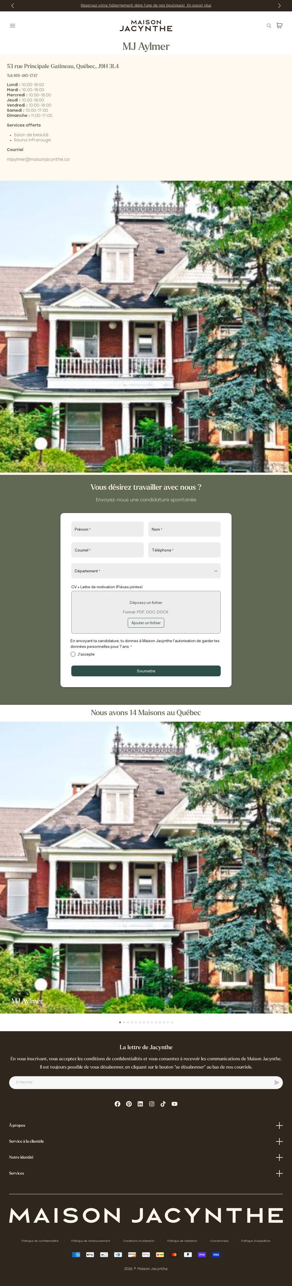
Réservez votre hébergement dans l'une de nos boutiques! (134, 5)
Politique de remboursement (91, 1241)
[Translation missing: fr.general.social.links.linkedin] (140, 1103)
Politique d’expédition (256, 1241)
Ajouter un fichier (146, 622)
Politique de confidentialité (40, 1241)
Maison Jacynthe (152, 1269)
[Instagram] (151, 1103)
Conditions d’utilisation (139, 1241)
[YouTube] (174, 1103)
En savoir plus (199, 5)
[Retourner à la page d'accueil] (146, 1215)
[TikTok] (163, 1103)
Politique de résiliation (182, 1241)
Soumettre (146, 671)
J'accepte (86, 654)
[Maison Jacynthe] (146, 25)
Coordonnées (219, 1241)
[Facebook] (117, 1103)
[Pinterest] (128, 1103)
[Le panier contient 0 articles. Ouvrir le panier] (279, 25)
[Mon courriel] (277, 1083)
